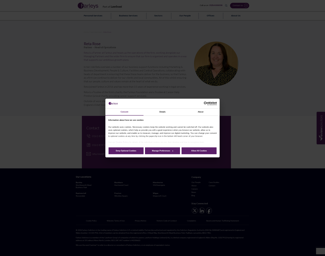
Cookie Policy (122, 142)
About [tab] (200, 112)
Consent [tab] (124, 112)
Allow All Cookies (199, 151)
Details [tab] (162, 112)
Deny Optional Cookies (126, 151)
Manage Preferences (161, 151)
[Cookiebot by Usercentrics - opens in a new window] (206, 103)
